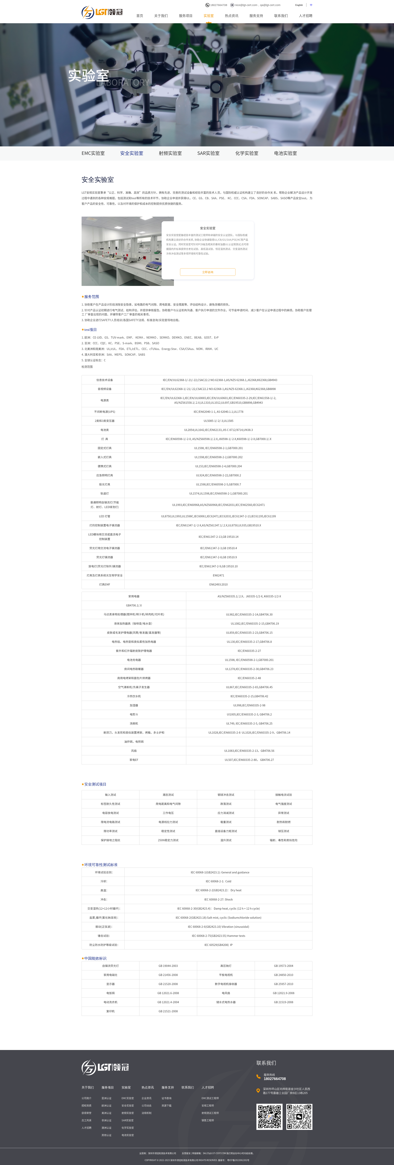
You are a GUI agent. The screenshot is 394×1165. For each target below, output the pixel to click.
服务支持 (256, 15)
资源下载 (166, 1105)
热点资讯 (231, 15)
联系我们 (281, 15)
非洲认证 (106, 1120)
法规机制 (146, 1113)
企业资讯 (146, 1098)
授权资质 (86, 1105)
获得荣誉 (86, 1113)
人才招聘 (305, 15)
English (299, 5)
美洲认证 (106, 1113)
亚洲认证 (106, 1098)
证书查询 (166, 1098)
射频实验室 (170, 153)
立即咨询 (207, 272)
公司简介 (86, 1098)
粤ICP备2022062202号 (238, 1160)
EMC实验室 (93, 153)
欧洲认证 (106, 1105)
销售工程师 (208, 1120)
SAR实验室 (208, 153)
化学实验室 (246, 153)
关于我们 (161, 15)
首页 (139, 15)
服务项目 (186, 15)
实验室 (209, 15)
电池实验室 (285, 153)
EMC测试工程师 (210, 1098)
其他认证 (106, 1135)
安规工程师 (208, 1105)
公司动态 (146, 1105)
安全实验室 (131, 153)
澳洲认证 (106, 1128)
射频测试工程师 (210, 1113)
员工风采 (86, 1120)
